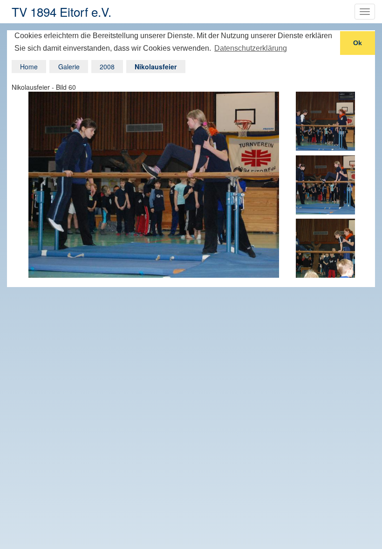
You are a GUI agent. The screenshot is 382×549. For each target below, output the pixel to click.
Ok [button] (357, 43)
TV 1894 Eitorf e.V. (61, 11)
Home (29, 66)
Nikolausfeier (156, 66)
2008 (107, 66)
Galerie (69, 66)
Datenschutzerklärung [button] (250, 48)
